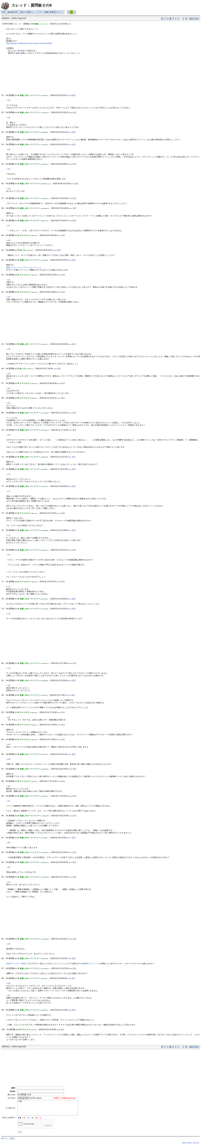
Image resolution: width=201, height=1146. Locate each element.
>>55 (8, 189)
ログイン (60, 12)
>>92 (8, 867)
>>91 (8, 882)
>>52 (8, 149)
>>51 (8, 118)
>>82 (8, 717)
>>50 (8, 100)
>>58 (8, 240)
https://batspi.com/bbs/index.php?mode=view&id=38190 (29, 43)
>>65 (8, 403)
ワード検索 (44, 12)
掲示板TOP (12, 12)
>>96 (8, 983)
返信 (74, 95)
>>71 (8, 491)
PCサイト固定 (8, 1138)
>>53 (8, 169)
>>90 (8, 843)
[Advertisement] (71, 75)
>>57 (8, 226)
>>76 (8, 587)
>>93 (8, 944)
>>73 (8, 535)
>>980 (18, 51)
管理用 (52, 12)
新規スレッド (32, 12)
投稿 (19, 1132)
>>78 (8, 614)
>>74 (8, 555)
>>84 (8, 759)
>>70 (8, 474)
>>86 (8, 786)
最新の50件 (194, 19)
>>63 (8, 374)
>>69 (8, 435)
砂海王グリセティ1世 (15, 964)
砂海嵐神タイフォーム (90, 964)
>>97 (8, 995)
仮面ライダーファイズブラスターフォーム (24, 268)
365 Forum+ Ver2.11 (190, 1143)
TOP (3, 12)
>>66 (8, 388)
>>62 (8, 297)
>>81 (8, 744)
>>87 (8, 801)
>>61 (8, 280)
